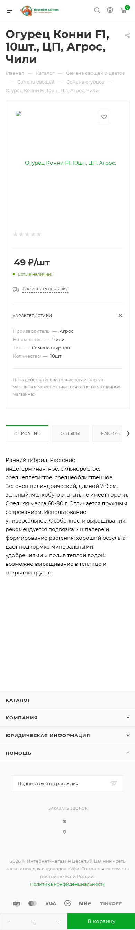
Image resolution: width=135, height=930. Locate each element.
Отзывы (70, 433)
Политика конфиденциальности (68, 884)
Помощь (19, 753)
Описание (27, 433)
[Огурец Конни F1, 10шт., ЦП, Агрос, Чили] (67, 162)
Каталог (18, 700)
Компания (22, 717)
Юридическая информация (48, 735)
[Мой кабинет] (110, 11)
